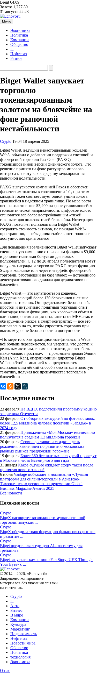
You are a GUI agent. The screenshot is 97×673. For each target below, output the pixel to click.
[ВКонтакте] (3, 386)
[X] (17, 386)
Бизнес (16, 610)
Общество (19, 44)
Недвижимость (23, 634)
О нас (5, 670)
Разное (16, 58)
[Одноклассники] (10, 386)
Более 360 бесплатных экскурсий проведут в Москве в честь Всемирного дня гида (48, 458)
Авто (14, 606)
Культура (18, 624)
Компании (19, 40)
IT (12, 49)
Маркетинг (20, 629)
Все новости (11, 493)
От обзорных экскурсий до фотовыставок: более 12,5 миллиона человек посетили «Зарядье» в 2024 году (47, 423)
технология (20, 657)
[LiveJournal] (25, 386)
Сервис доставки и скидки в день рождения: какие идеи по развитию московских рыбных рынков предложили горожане (42, 446)
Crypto (5, 141)
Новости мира (22, 643)
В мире (16, 615)
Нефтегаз (18, 54)
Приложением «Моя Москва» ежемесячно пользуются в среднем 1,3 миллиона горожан (47, 434)
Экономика (20, 30)
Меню (6, 21)
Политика (19, 35)
